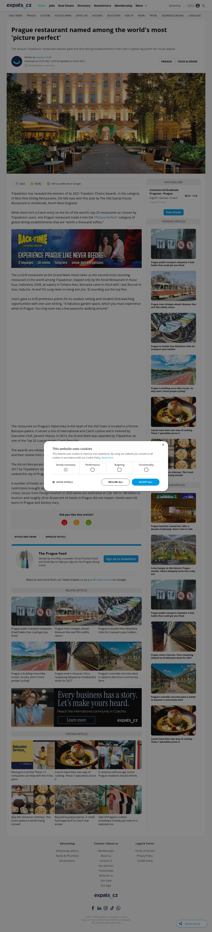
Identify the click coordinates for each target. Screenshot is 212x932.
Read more (107, 457)
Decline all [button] (115, 481)
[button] (62, 482)
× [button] (163, 444)
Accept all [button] (145, 481)
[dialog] (106, 466)
